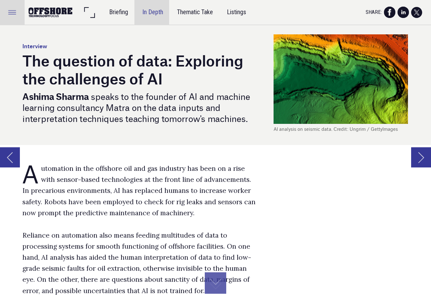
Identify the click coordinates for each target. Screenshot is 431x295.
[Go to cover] (51, 12)
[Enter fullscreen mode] (89, 12)
